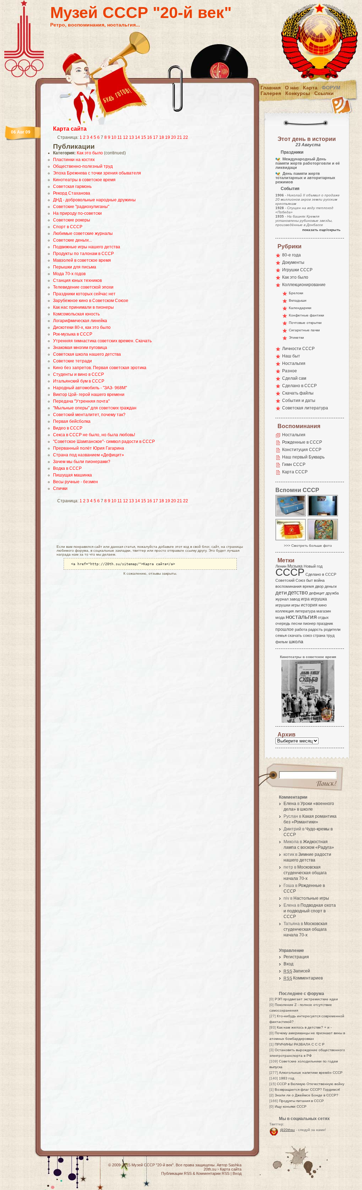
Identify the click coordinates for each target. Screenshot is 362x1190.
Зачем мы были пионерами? (81, 461)
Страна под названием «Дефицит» (88, 454)
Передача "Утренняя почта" (81, 401)
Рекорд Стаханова (71, 193)
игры (295, 605)
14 (137, 137)
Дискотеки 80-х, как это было (82, 327)
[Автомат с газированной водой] (323, 516)
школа (296, 641)
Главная (271, 87)
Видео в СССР (67, 428)
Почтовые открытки (305, 323)
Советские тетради (72, 361)
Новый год (313, 566)
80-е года (291, 255)
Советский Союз (290, 580)
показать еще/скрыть (321, 230)
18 (161, 137)
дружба (332, 593)
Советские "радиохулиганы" (81, 206)
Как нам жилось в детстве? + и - (304, 1027)
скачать (295, 635)
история (309, 605)
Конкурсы (297, 93)
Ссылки (324, 93)
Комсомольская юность (76, 314)
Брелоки (296, 293)
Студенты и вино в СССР (78, 374)
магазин (323, 611)
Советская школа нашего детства (87, 354)
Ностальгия (293, 363)
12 (125, 137)
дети (281, 593)
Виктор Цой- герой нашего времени (88, 394)
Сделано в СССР (299, 385)
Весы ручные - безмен (75, 481)
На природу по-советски (77, 213)
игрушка (319, 599)
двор (319, 586)
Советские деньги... (72, 240)
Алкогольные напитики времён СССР (311, 1072)
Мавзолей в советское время (82, 260)
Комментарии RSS (212, 1173)
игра (305, 599)
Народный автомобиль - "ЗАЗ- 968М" (90, 387)
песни (296, 623)
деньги (331, 586)
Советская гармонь (72, 186)
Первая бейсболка (71, 421)
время (308, 586)
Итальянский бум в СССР (78, 381)
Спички (60, 488)
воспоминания (288, 586)
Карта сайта (70, 129)
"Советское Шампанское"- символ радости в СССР (104, 441)
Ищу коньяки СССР (290, 1106)
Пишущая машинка (72, 475)
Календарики (300, 308)
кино (323, 605)
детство (298, 592)
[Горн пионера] (290, 540)
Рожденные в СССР (302, 442)
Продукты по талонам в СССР (83, 253)
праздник (325, 623)
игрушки (282, 605)
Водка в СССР (67, 468)
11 (119, 137)
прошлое (284, 629)
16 (149, 137)
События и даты (298, 400)
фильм (281, 642)
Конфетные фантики (306, 315)
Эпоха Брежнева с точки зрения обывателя (97, 173)
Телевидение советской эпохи (83, 287)
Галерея (271, 93)
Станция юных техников (77, 280)
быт (309, 580)
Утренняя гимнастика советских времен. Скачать (102, 340)
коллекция (284, 611)
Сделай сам (294, 378)
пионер (309, 623)
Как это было (90, 152)
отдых (323, 617)
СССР (289, 572)
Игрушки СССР (297, 269)
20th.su (210, 1169)
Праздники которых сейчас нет (84, 293)
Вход (288, 963)
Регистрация (296, 956)
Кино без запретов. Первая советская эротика (99, 367)
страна (319, 635)
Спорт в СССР (67, 226)
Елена (290, 803)
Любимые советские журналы (83, 233)
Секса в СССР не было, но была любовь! (94, 434)
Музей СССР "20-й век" (141, 13)
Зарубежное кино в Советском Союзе (90, 300)
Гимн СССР (293, 464)
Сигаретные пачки (304, 330)
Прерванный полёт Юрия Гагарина (88, 448)
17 (155, 137)
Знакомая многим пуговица (80, 347)
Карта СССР (295, 471)
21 (179, 137)
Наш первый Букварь (303, 457)
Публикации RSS (176, 1173)
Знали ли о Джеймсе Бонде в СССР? (306, 1095)
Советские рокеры (71, 220)
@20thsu (287, 1130)
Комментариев (303, 978)
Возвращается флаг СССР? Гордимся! (307, 1089)
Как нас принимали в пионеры (83, 307)
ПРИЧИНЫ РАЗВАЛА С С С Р (300, 1044)
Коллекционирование (304, 284)
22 (185, 137)
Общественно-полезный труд (83, 166)
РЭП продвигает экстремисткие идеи (306, 999)
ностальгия (301, 617)
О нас (292, 87)
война (319, 580)
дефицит (317, 593)
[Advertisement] (140, 523)
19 (167, 137)
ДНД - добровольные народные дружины (94, 199)
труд (330, 635)
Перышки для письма (74, 267)
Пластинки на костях (74, 159)
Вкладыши (297, 300)
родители (332, 629)
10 (113, 137)
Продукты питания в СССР (301, 1101)
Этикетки (296, 337)
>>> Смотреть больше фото (308, 545)
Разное (289, 370)
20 (173, 137)
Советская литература (305, 407)
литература (305, 611)
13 (131, 137)
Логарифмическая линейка (80, 320)
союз (307, 635)
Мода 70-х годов (69, 273)
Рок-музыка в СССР (72, 334)
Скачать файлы (298, 393)
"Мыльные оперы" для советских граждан (94, 407)
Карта (310, 87)
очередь (282, 623)
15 (143, 137)
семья (281, 635)
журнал (281, 599)
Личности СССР (298, 348)
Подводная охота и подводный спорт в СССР (310, 911)
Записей (297, 971)
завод (295, 599)
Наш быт (291, 356)
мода (280, 617)
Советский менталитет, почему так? (89, 414)
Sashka (234, 1165)
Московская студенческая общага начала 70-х (305, 873)
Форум (331, 87)
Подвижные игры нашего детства (86, 246)
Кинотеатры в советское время (84, 179)
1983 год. (287, 1078)
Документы (293, 262)
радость (315, 629)
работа (301, 629)
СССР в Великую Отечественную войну (310, 1084)
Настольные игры (311, 898)
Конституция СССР (301, 449)
